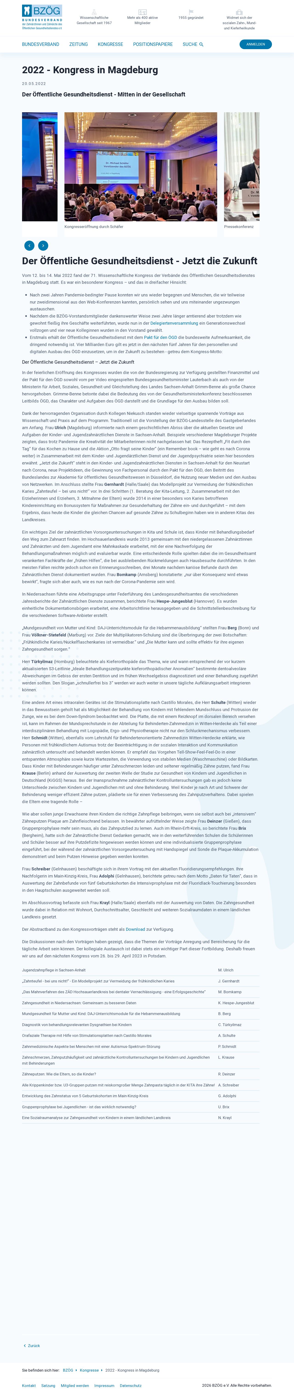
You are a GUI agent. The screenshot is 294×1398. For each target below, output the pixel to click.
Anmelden (255, 44)
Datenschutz (130, 1386)
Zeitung (78, 44)
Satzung (48, 1386)
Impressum (104, 1386)
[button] (29, 246)
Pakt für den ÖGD (160, 337)
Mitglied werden (75, 1386)
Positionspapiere (153, 44)
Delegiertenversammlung (174, 323)
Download (135, 929)
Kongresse (110, 44)
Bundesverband (40, 44)
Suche (190, 44)
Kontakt (29, 1386)
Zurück (34, 1346)
